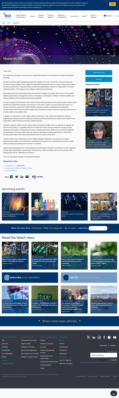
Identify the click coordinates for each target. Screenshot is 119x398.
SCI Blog (5, 347)
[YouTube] (114, 337)
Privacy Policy (105, 376)
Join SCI (99, 79)
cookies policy (46, 7)
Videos (4, 357)
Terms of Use (92, 376)
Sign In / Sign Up (65, 360)
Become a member (66, 363)
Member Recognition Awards (47, 351)
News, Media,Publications (20, 16)
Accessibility (80, 376)
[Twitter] (88, 338)
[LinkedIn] (94, 337)
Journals (5, 343)
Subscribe (103, 345)
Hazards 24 (9, 166)
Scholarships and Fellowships (46, 357)
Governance (64, 347)
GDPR (115, 376)
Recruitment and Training (30, 353)
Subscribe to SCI (99, 72)
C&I (3, 340)
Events (32, 16)
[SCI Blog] (109, 337)
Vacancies (63, 353)
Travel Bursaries (45, 365)
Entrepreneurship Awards (49, 361)
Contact (113, 345)
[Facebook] (104, 337)
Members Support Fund (29, 357)
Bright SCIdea (26, 343)
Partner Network (93, 16)
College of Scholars (27, 347)
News (8, 23)
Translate (114, 360)
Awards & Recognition (62, 16)
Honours (43, 347)
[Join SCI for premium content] (66, 278)
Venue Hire (74, 16)
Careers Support (50, 16)
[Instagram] (99, 337)
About (84, 16)
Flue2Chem (6, 350)
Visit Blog (40, 176)
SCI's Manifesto (7, 353)
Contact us (63, 350)
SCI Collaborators (11, 170)
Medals (42, 340)
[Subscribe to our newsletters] (7, 278)
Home (3, 23)
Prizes (42, 368)
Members (109, 16)
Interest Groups (41, 16)
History (62, 343)
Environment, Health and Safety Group (18, 168)
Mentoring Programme (29, 350)
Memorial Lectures (46, 343)
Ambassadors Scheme (29, 340)
